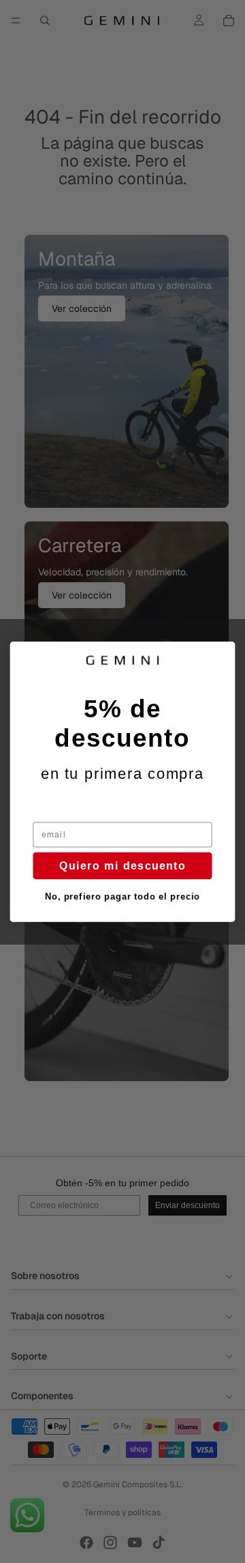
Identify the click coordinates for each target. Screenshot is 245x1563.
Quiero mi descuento (122, 865)
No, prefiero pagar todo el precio (122, 896)
